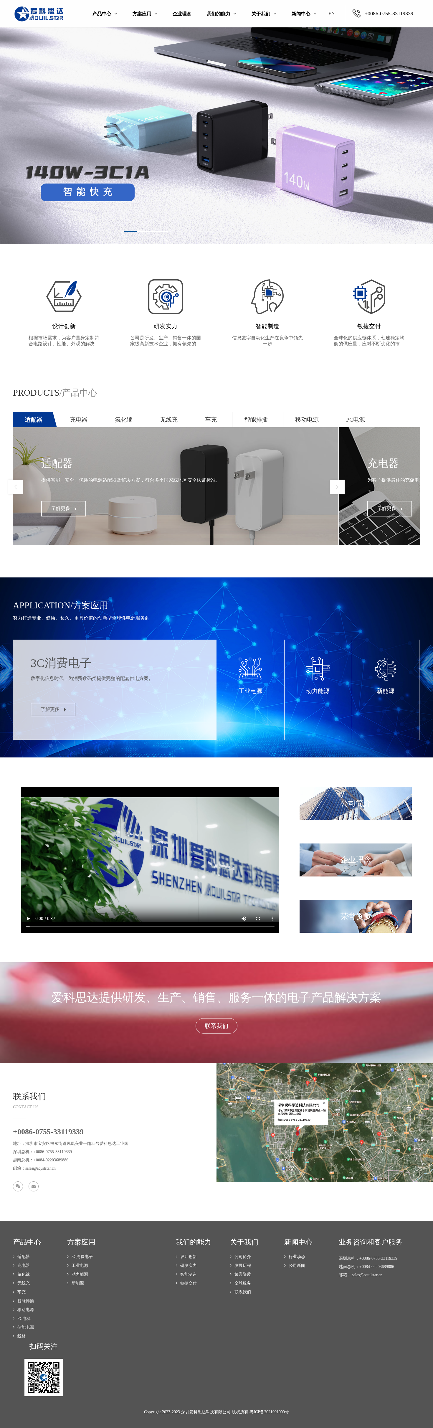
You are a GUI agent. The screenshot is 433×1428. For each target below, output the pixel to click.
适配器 (23, 1256)
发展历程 (242, 1265)
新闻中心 (301, 13)
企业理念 (182, 13)
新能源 (78, 1283)
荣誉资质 (242, 1274)
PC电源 (24, 1318)
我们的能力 (218, 13)
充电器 (23, 1265)
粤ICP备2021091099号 (269, 1412)
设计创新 (188, 1256)
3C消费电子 (82, 1256)
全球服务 (242, 1283)
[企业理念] (356, 845)
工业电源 (80, 1265)
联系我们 (242, 1292)
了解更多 (60, 508)
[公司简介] (356, 789)
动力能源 (80, 1274)
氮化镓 (23, 1274)
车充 (21, 1292)
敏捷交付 (188, 1283)
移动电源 (25, 1310)
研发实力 (188, 1265)
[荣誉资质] (356, 902)
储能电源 (25, 1327)
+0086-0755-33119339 (389, 13)
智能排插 (25, 1301)
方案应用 (142, 13)
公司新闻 (297, 1265)
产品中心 (101, 13)
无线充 (23, 1283)
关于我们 (261, 13)
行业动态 (297, 1256)
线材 (21, 1336)
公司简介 (242, 1256)
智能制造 (188, 1274)
